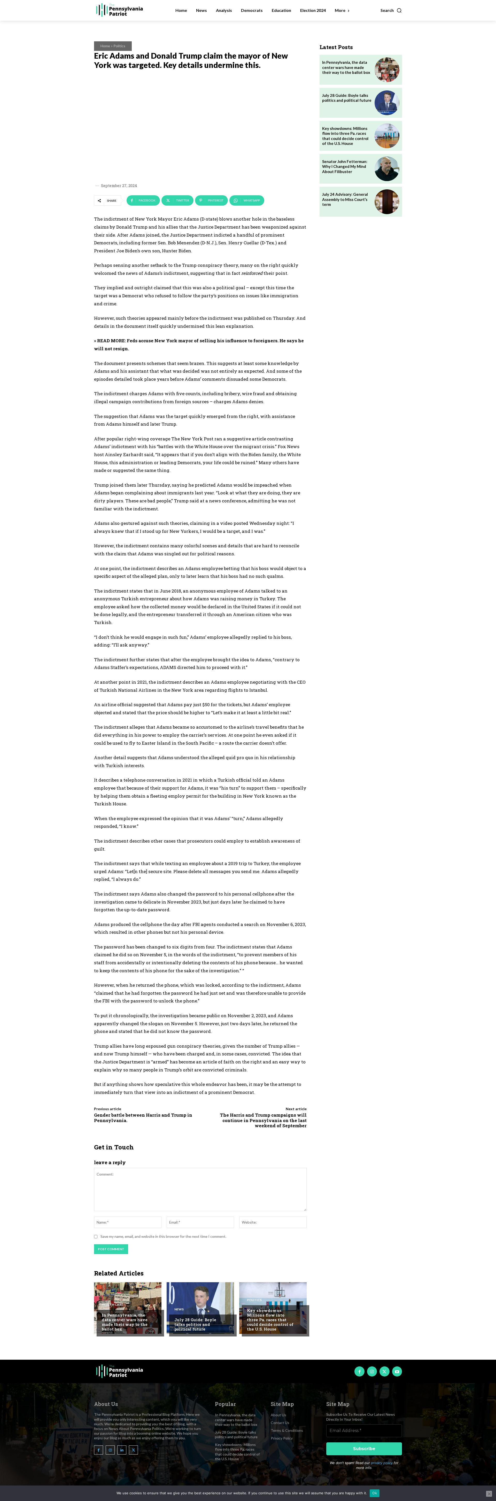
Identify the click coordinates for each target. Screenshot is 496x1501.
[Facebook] (359, 1371)
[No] (489, 1494)
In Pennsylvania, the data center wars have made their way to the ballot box (125, 1322)
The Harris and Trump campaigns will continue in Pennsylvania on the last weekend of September (263, 1120)
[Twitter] (384, 1371)
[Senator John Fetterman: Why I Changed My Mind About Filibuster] (387, 169)
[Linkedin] (121, 1450)
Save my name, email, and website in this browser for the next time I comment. (163, 1236)
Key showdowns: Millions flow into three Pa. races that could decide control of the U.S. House (270, 1320)
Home (105, 46)
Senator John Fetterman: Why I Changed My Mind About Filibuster (344, 166)
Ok (374, 1493)
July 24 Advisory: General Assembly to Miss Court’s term (345, 199)
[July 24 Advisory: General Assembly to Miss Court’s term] (387, 201)
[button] (391, 10)
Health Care (112, 1304)
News (179, 1309)
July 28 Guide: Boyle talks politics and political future (195, 1324)
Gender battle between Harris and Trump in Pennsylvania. (143, 1117)
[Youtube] (397, 1371)
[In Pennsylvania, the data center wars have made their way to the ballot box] (127, 1308)
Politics (119, 46)
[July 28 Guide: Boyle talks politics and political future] (200, 1308)
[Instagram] (372, 1371)
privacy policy (382, 1463)
